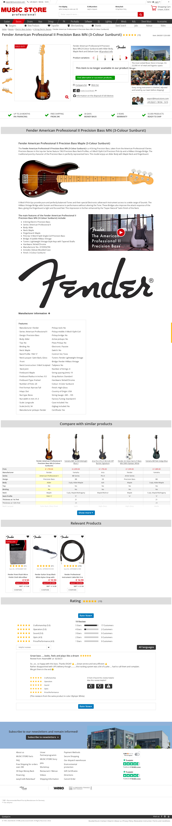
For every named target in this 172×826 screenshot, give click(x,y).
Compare (18, 590)
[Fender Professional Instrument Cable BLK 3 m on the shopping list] (82, 537)
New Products (33, 25)
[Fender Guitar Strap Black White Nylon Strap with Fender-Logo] (45, 552)
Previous (93, 58)
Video (163, 25)
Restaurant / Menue (49, 771)
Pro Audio (75, 21)
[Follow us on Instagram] (165, 816)
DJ (98, 21)
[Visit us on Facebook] (161, 816)
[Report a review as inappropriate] (108, 686)
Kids (134, 21)
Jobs (136, 25)
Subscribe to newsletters (42, 737)
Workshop (44, 767)
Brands (98, 25)
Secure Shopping (71, 756)
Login (157, 2)
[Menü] (139, 752)
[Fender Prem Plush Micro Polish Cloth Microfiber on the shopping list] (28, 537)
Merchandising (77, 25)
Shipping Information (49, 779)
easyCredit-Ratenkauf (25, 779)
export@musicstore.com (15, 2)
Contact (5, 816)
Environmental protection (70, 765)
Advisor (149, 25)
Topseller (55, 25)
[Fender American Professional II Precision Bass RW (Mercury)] (105, 57)
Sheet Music (146, 21)
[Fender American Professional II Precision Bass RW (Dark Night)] (112, 57)
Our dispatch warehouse (75, 760)
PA (64, 21)
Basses (18, 21)
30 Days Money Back (25, 771)
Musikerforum (94, 821)
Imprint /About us (115, 821)
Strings (51, 21)
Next (127, 58)
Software (88, 21)
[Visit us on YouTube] (168, 816)
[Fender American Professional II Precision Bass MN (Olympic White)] (120, 57)
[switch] (137, 754)
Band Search (121, 25)
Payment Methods (72, 752)
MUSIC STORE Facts (24, 756)
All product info (106, 51)
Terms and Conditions (161, 821)
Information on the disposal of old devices (94, 95)
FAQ (18, 760)
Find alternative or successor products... (95, 77)
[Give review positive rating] (90, 686)
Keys (40, 21)
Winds (123, 21)
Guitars (7, 21)
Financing (20, 775)
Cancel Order (70, 779)
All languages (146, 647)
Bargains (12, 25)
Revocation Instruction (143, 821)
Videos (43, 775)
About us (20, 752)
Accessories (162, 21)
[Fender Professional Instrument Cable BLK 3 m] (72, 552)
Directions (68, 775)
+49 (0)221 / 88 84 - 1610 (157, 102)
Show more (85, 512)
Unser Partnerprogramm (48, 753)
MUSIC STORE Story (48, 759)
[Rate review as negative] (99, 686)
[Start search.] (141, 14)
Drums (30, 21)
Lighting (108, 21)
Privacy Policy (128, 821)
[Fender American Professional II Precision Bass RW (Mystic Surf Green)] (97, 57)
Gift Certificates (71, 771)
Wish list (95, 85)
